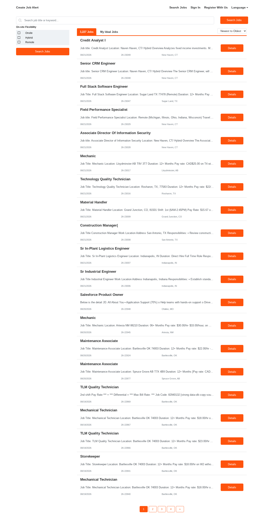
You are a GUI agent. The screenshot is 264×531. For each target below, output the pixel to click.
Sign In (195, 7)
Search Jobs (178, 7)
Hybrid (29, 37)
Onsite (29, 33)
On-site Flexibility (26, 27)
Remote (29, 42)
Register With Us (216, 7)
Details (232, 48)
